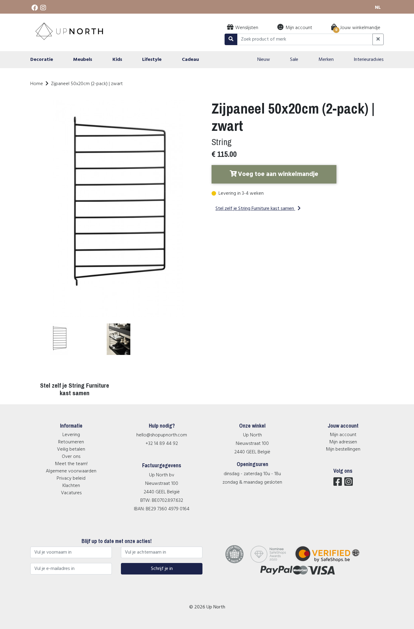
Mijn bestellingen (343, 449)
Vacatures (71, 493)
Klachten (71, 485)
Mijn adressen (343, 442)
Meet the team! (71, 464)
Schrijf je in (162, 569)
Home (36, 84)
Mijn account (343, 435)
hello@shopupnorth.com (161, 435)
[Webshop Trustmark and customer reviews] (331, 562)
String (222, 142)
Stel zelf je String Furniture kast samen (254, 209)
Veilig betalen (71, 449)
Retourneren (71, 442)
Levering (71, 435)
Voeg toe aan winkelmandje (278, 174)
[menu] (207, 59)
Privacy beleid (71, 478)
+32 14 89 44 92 (161, 444)
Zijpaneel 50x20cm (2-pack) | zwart (87, 84)
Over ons (71, 456)
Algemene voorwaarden (71, 471)
